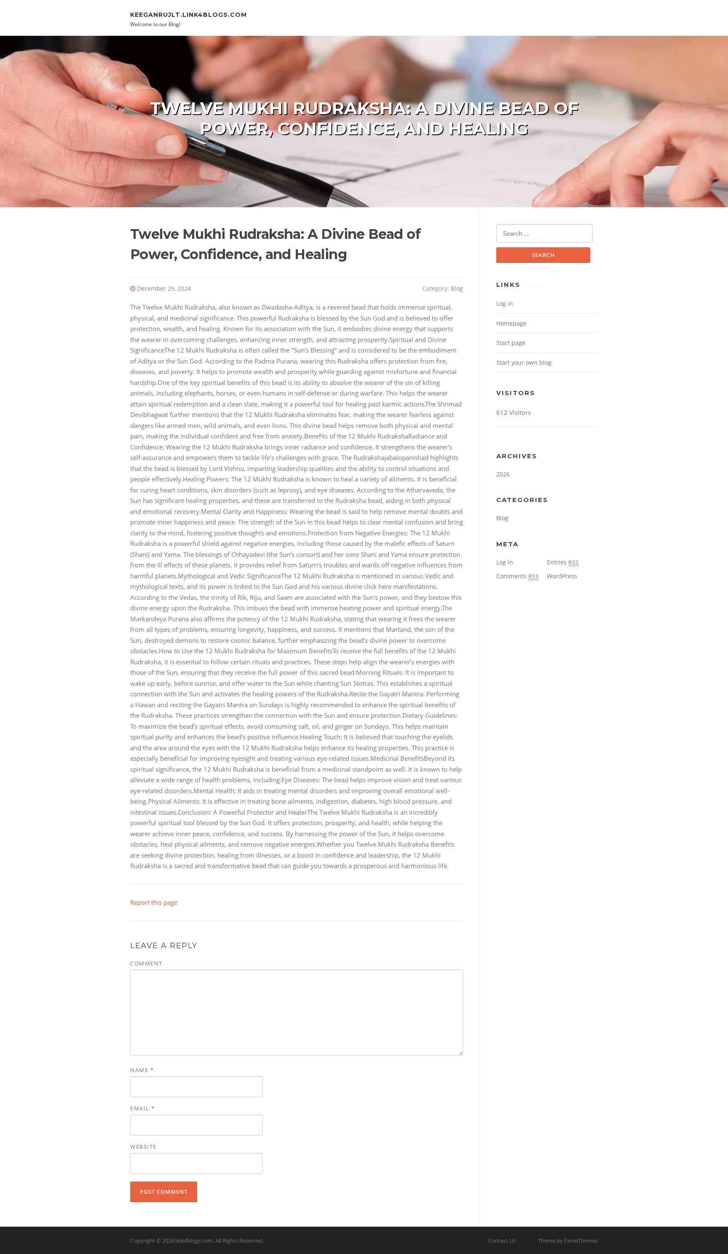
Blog (457, 288)
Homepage (511, 323)
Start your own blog (523, 362)
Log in (504, 303)
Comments (517, 576)
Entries (563, 562)
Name (142, 1070)
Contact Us (502, 1240)
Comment (146, 963)
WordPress (562, 576)
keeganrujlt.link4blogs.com (188, 14)
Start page (510, 343)
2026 (503, 474)
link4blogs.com (194, 1240)
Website (143, 1146)
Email (142, 1108)
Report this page (153, 902)
